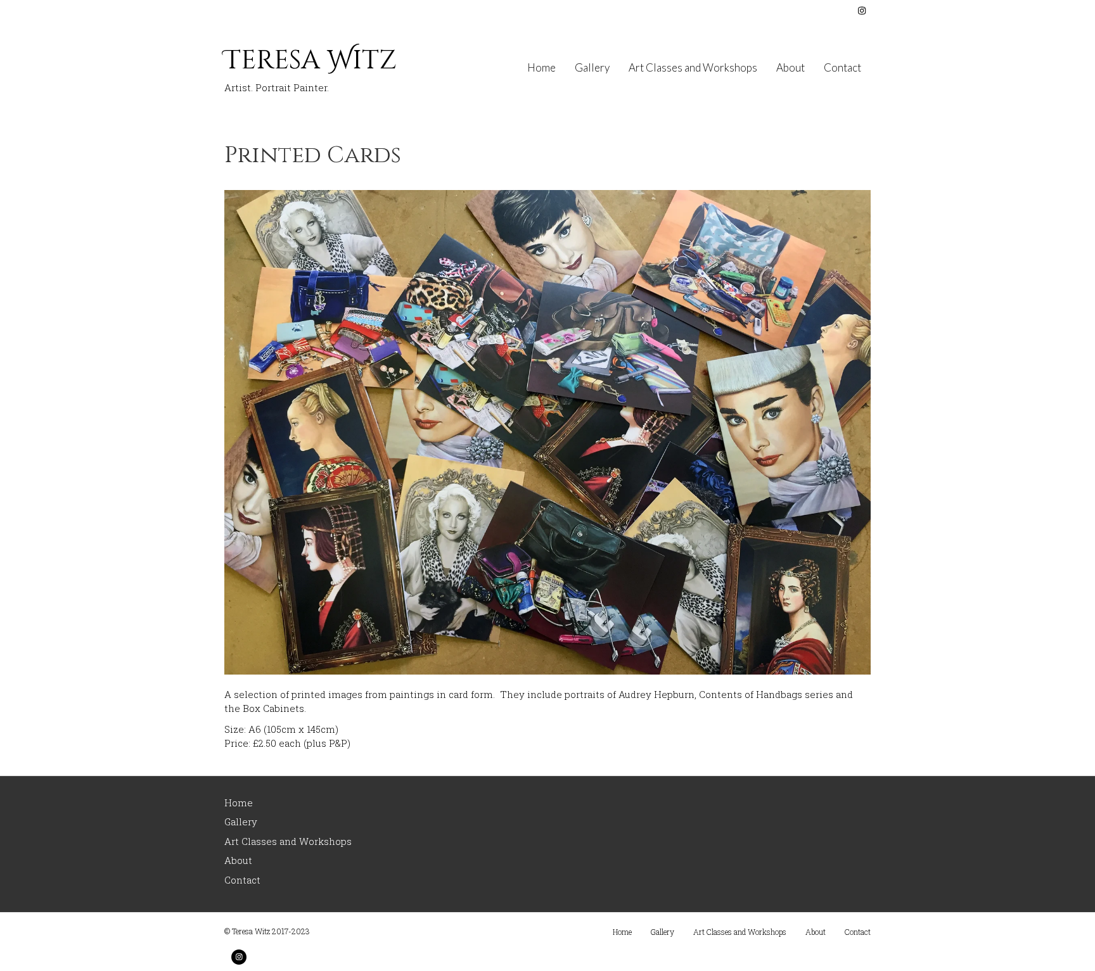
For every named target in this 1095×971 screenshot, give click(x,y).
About (790, 67)
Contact (842, 67)
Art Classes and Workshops (693, 67)
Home (541, 67)
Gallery (592, 67)
